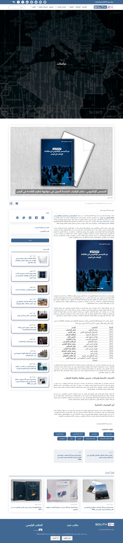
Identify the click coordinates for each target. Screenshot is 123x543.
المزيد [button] (33, 7)
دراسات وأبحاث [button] (61, 7)
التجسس (94, 434)
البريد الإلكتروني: (44, 231)
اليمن (79, 438)
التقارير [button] (71, 7)
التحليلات (77, 7)
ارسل (30, 240)
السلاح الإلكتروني (77, 434)
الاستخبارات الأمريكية (106, 438)
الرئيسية (84, 7)
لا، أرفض (55, 538)
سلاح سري (109, 434)
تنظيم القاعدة (60, 434)
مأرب (71, 438)
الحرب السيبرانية (90, 438)
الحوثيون (62, 438)
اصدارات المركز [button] (43, 7)
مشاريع (51, 7)
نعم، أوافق (67, 538)
